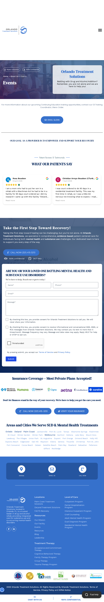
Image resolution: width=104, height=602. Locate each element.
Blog (36, 534)
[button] (11, 70)
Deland (17, 431)
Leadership (39, 538)
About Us (14, 76)
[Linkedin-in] (14, 529)
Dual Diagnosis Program (76, 522)
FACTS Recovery (41, 511)
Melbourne (50, 435)
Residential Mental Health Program (76, 526)
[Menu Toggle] (100, 30)
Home (5, 76)
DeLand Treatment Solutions (47, 507)
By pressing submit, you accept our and (38, 352)
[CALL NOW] (82, 469)
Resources (39, 531)
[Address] (21, 469)
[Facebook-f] (8, 529)
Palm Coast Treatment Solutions (44, 502)
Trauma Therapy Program (45, 564)
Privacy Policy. (64, 352)
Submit (11, 359)
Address (21, 475)
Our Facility (39, 523)
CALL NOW (82, 475)
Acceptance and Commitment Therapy (48, 549)
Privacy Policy (47, 590)
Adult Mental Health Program (78, 518)
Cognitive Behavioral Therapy (47, 554)
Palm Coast (29, 431)
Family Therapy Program (45, 557)
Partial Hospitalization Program (74, 506)
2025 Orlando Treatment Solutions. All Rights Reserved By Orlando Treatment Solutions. (48, 587)
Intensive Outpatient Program (78, 511)
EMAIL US (52, 475)
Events (37, 527)
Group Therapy (41, 561)
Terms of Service (46, 352)
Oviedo (9, 431)
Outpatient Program (74, 501)
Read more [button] (10, 200)
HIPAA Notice (65, 590)
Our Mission (39, 520)
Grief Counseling (72, 514)
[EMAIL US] (52, 469)
